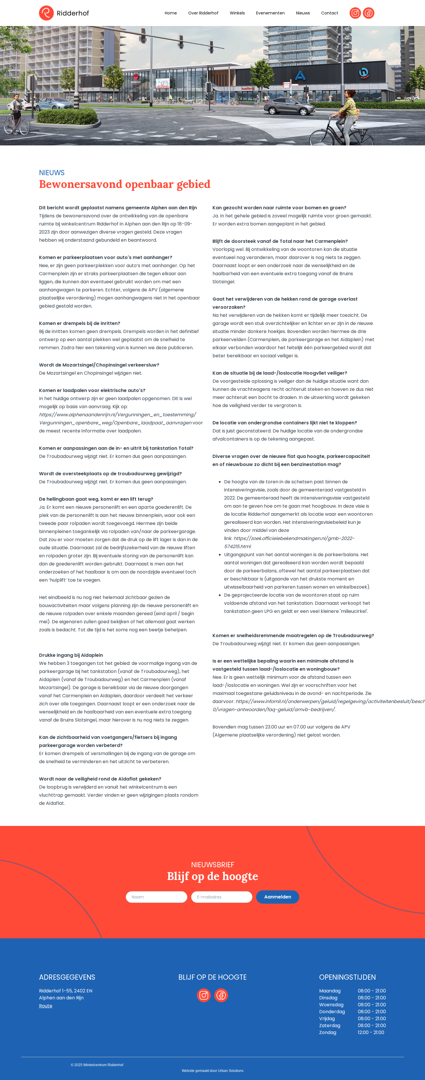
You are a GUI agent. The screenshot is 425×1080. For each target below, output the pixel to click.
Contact (329, 13)
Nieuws (303, 13)
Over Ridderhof (203, 13)
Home (171, 13)
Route (45, 1006)
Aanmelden (277, 897)
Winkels (237, 13)
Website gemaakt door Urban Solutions (212, 1071)
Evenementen (270, 13)
